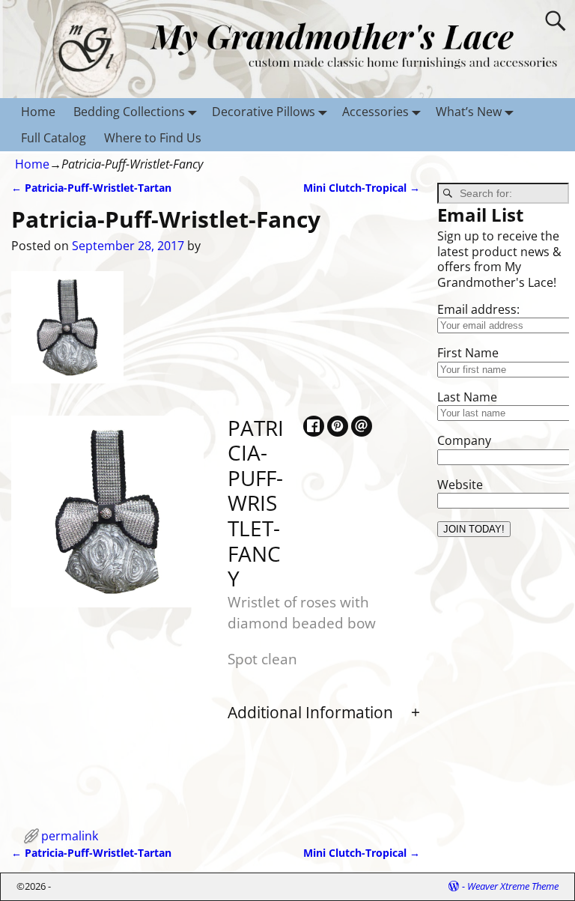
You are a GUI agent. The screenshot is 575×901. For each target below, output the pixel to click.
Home (38, 111)
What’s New (469, 111)
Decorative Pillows (263, 111)
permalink (69, 836)
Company (464, 440)
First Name (468, 353)
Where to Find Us (152, 138)
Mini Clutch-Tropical (361, 187)
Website (460, 484)
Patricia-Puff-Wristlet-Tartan (91, 187)
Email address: (478, 309)
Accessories (375, 111)
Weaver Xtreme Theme (513, 886)
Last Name (467, 397)
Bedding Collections (129, 111)
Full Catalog (53, 138)
